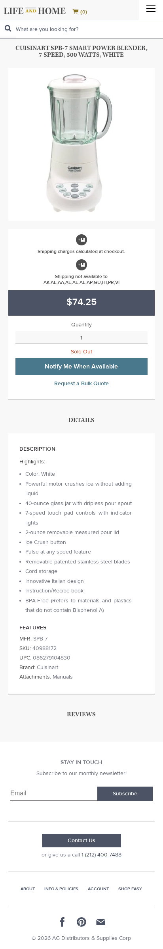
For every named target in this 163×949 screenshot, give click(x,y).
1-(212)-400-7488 (101, 854)
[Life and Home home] (34, 11)
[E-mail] (100, 922)
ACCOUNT (98, 889)
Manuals (63, 677)
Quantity (81, 325)
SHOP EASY (130, 889)
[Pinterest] (81, 922)
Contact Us (81, 840)
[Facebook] (62, 922)
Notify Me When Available (81, 366)
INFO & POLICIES (61, 889)
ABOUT (28, 889)
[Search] (8, 28)
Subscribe (125, 793)
